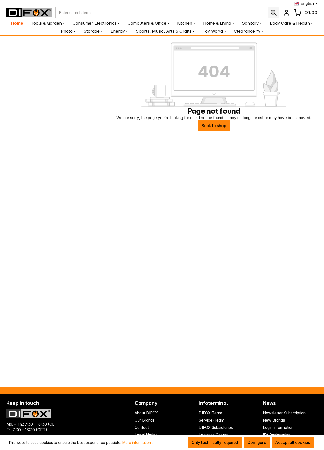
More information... (137, 442)
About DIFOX (146, 413)
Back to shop (213, 125)
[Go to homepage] (29, 12)
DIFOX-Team (210, 413)
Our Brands (145, 420)
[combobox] (162, 12)
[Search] (273, 12)
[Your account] (286, 12)
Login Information (278, 427)
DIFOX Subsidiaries (216, 427)
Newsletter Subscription (284, 413)
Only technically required (215, 442)
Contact (142, 427)
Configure (256, 442)
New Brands (274, 420)
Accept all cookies (292, 442)
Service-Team (211, 420)
